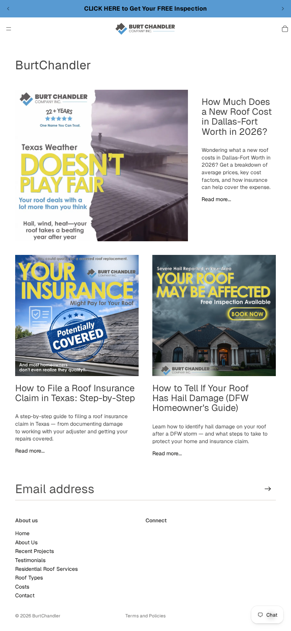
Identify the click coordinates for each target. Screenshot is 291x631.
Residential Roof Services (46, 568)
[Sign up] (268, 489)
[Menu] (8, 28)
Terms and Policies (145, 616)
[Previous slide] (8, 8)
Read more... (216, 199)
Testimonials (30, 559)
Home (22, 533)
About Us (26, 542)
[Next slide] (282, 8)
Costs (22, 586)
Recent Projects (34, 551)
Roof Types (29, 577)
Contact (24, 595)
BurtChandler (46, 616)
